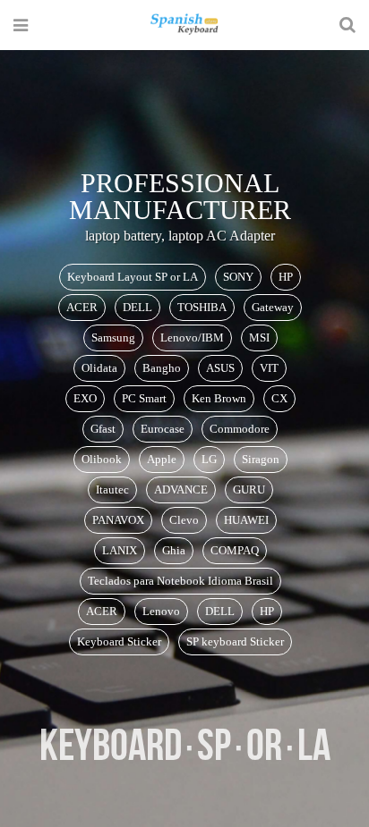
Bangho (161, 368)
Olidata (99, 368)
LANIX (119, 550)
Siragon (260, 459)
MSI (259, 337)
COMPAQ (234, 550)
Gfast (103, 428)
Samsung (113, 337)
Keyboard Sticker (119, 641)
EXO (85, 398)
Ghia (173, 550)
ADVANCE (181, 489)
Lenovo (161, 611)
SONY (238, 276)
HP (286, 276)
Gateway (273, 307)
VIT (269, 368)
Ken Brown (219, 398)
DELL (137, 307)
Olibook (102, 459)
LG (209, 459)
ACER (82, 307)
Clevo (184, 520)
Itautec (112, 489)
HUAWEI (246, 520)
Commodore (240, 428)
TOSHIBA (202, 307)
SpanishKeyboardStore (184, 24)
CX (279, 398)
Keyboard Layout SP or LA (132, 276)
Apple (161, 459)
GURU (249, 489)
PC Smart (144, 398)
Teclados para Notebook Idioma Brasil (180, 580)
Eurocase (162, 428)
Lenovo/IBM (192, 337)
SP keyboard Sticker (235, 641)
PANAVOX (118, 520)
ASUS (220, 368)
